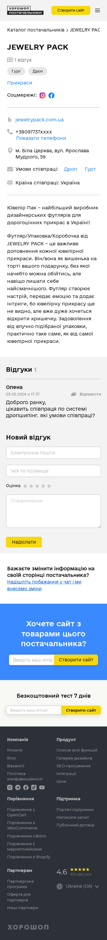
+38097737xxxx (33, 131)
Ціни (61, 781)
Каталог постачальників (35, 29)
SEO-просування (73, 765)
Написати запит (72, 817)
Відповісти (89, 394)
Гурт (90, 169)
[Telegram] (18, 787)
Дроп (70, 169)
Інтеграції (66, 773)
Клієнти (15, 750)
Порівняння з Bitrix (26, 836)
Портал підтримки (75, 809)
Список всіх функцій (76, 750)
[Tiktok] (34, 787)
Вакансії (15, 765)
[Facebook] (51, 95)
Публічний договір (75, 825)
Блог (11, 758)
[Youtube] (42, 787)
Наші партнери (22, 907)
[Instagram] (42, 95)
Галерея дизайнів (74, 758)
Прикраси (19, 82)
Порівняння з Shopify (28, 856)
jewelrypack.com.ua (39, 119)
